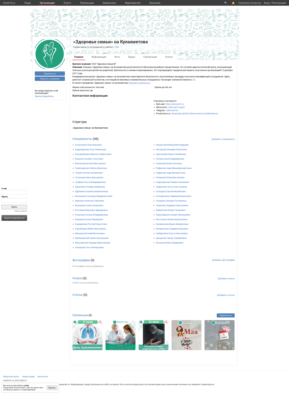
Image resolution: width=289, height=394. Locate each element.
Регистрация (279, 3)
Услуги (67, 3)
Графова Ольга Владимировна (90, 182)
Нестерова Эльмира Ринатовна (171, 149)
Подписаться (50, 73)
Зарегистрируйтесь (44, 96)
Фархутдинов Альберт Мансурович (173, 215)
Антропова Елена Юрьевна (88, 145)
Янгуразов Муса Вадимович (170, 243)
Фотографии (81, 260)
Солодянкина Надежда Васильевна (173, 196)
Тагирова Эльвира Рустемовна (171, 201)
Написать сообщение (49, 79)
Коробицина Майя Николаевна (90, 229)
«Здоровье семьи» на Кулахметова (90, 128)
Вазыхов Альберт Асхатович (89, 159)
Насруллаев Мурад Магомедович (172, 145)
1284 (116, 47)
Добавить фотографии (223, 260)
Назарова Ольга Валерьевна (89, 247)
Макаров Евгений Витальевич (90, 233)
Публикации (87, 3)
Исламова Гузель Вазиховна (89, 205)
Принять (52, 388)
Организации (47, 3)
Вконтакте (43, 376)
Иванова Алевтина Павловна (89, 201)
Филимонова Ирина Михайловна (172, 224)
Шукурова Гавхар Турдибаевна (171, 238)
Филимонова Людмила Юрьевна (172, 229)
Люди (27, 3)
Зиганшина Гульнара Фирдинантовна (93, 196)
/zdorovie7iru (172, 110)
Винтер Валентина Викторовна (90, 163)
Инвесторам (28, 376)
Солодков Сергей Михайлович (171, 191)
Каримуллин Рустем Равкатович (91, 224)
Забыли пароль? (20, 211)
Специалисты (82, 139)
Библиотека (109, 3)
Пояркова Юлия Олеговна (169, 163)
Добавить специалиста (223, 139)
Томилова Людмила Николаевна (172, 205)
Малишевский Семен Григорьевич (92, 238)
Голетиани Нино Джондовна (89, 177)
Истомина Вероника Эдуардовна (91, 210)
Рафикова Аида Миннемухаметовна (174, 168)
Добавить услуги (226, 278)
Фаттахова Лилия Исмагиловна (171, 219)
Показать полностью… (140, 83)
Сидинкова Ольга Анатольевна (171, 187)
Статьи (77, 295)
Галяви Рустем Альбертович (89, 173)
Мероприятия (132, 3)
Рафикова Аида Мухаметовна (170, 173)
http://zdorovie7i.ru (175, 104)
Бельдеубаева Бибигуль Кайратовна (93, 154)
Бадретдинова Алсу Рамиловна (90, 149)
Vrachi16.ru (9, 3)
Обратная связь (11, 376)
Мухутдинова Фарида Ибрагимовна (92, 243)
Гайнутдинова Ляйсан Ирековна (91, 168)
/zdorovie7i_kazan (176, 107)
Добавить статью (226, 295)
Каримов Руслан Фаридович (89, 219)
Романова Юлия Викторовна (170, 177)
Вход (266, 3)
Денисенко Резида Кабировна (90, 187)
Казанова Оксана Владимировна (91, 215)
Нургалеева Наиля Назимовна (171, 154)
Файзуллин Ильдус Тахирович (171, 210)
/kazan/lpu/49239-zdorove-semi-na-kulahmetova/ (194, 113)
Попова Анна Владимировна (170, 159)
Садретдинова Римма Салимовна (172, 182)
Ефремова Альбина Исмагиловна (91, 191)
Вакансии (154, 3)
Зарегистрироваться (14, 218)
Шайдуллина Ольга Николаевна (172, 233)
